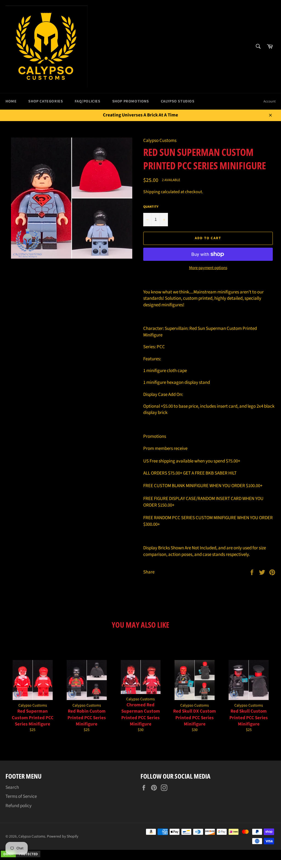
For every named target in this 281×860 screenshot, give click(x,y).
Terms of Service (21, 796)
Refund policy (18, 805)
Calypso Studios (178, 101)
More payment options (208, 268)
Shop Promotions (130, 101)
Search (12, 787)
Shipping (151, 192)
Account (269, 101)
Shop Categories (45, 101)
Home (10, 101)
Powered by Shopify (62, 836)
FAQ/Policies (87, 101)
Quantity (150, 207)
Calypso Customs (31, 836)
